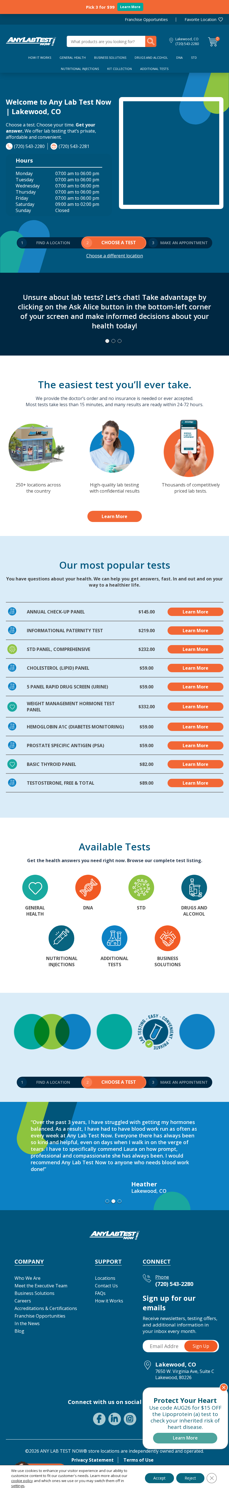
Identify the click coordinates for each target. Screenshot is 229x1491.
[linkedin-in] (114, 1419)
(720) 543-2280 (187, 43)
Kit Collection (119, 69)
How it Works (109, 1301)
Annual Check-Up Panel (56, 612)
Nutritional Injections (80, 69)
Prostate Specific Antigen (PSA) (65, 745)
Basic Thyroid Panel (51, 764)
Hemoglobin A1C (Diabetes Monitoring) (75, 727)
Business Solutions (110, 57)
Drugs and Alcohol (151, 57)
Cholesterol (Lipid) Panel (58, 668)
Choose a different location (114, 256)
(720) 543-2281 (74, 146)
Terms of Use (138, 1460)
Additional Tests (154, 69)
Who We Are (27, 1278)
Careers (23, 1301)
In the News (27, 1323)
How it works (39, 57)
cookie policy (22, 1480)
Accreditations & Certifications (46, 1308)
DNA (179, 57)
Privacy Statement (92, 1460)
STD (194, 57)
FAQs (100, 1293)
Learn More (130, 6)
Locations (105, 1278)
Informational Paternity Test (65, 630)
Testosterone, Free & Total (60, 783)
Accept (159, 1478)
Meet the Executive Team (41, 1286)
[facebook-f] (99, 1419)
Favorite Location (200, 19)
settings (18, 1485)
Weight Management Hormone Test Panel (71, 706)
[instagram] (130, 1419)
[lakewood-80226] (31, 41)
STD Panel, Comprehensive (58, 649)
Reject (190, 1478)
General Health (72, 57)
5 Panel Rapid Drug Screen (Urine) (67, 687)
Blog (19, 1331)
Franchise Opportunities (146, 19)
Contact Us (106, 1286)
